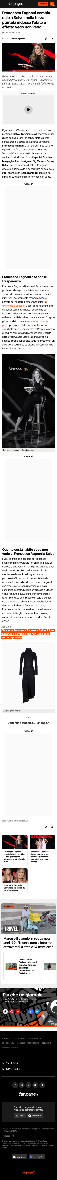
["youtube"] (17, 1011)
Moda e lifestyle (21, 821)
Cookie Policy (8, 1043)
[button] (52, 38)
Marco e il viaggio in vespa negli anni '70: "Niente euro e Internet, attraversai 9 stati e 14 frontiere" (28, 943)
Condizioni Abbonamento (28, 1043)
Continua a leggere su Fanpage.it (28, 723)
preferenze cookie (10, 1047)
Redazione (46, 1043)
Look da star (7, 821)
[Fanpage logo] (16, 4)
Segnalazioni (19, 1039)
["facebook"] (30, 1011)
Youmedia (6, 1039)
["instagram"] (11, 1011)
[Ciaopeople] (28, 1172)
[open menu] (3, 4)
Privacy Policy (34, 1039)
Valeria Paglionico (17, 38)
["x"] (24, 1011)
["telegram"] (37, 1011)
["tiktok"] (5, 1011)
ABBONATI (43, 4)
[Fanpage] (28, 1094)
